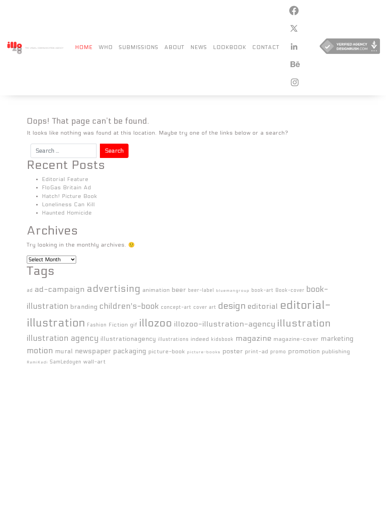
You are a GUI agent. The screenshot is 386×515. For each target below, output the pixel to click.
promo (278, 352)
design (232, 306)
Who (106, 47)
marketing (337, 339)
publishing (336, 351)
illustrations (173, 339)
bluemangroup (233, 290)
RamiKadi (37, 362)
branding (84, 306)
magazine (254, 338)
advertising (114, 288)
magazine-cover (296, 339)
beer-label (201, 290)
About (174, 47)
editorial (263, 306)
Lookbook (229, 47)
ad (30, 290)
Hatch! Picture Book (69, 196)
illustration (304, 323)
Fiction (118, 325)
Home (84, 47)
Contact (265, 47)
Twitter (293, 28)
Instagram (293, 82)
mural (64, 351)
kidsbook (222, 339)
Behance (293, 64)
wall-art (94, 362)
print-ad (256, 351)
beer (179, 289)
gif (133, 325)
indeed (200, 339)
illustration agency (63, 338)
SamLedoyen (65, 362)
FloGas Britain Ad (66, 187)
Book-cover (290, 290)
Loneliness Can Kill (68, 204)
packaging (130, 351)
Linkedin (293, 46)
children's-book (129, 306)
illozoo (155, 323)
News (198, 47)
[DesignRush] (350, 47)
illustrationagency (128, 338)
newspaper (93, 351)
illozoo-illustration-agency (225, 324)
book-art (262, 290)
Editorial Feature (65, 179)
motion (40, 351)
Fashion (97, 325)
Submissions (138, 47)
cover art (204, 307)
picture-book (167, 351)
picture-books (204, 351)
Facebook (293, 10)
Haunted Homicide (67, 213)
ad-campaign (60, 289)
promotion (304, 351)
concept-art (176, 307)
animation (156, 290)
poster (232, 351)
